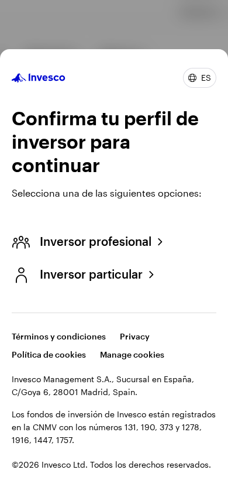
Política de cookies (49, 354)
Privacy (135, 336)
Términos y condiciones (59, 336)
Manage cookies (132, 354)
